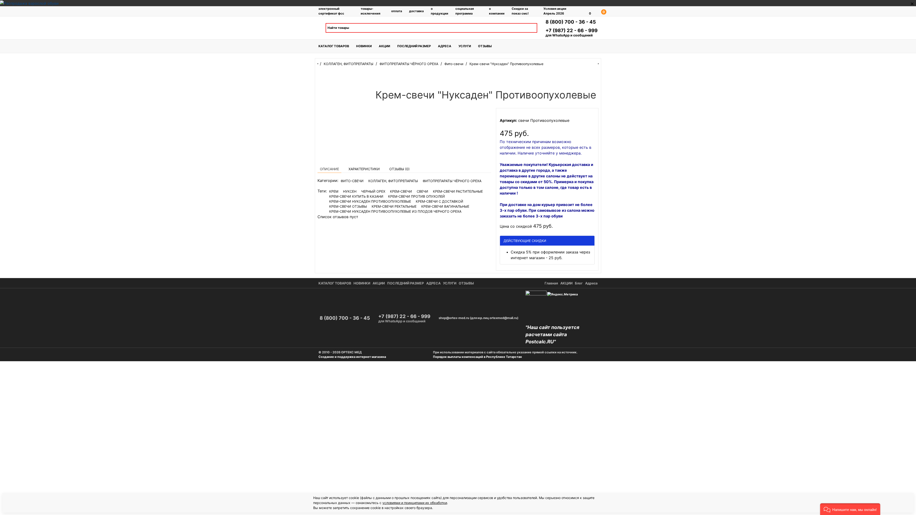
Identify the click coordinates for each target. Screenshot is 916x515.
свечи (422, 191)
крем (333, 191)
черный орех (373, 191)
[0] (583, 11)
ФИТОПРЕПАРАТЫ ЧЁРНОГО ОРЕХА (452, 181)
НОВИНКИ (364, 46)
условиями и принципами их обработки (414, 503)
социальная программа (464, 11)
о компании (497, 11)
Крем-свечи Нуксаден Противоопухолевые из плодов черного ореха (395, 211)
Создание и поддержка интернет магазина (352, 357)
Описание (329, 169)
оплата (396, 11)
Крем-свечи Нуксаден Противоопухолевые (370, 201)
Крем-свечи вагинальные (445, 206)
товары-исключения (370, 11)
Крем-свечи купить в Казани (356, 196)
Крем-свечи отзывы (348, 206)
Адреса (591, 283)
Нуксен (349, 191)
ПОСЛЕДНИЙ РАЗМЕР (414, 46)
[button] (850, 509)
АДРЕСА (444, 46)
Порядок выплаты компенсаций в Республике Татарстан (477, 357)
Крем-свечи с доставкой (439, 201)
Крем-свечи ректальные (394, 206)
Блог (579, 283)
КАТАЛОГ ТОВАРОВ (333, 46)
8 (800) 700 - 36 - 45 (571, 22)
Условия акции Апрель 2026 (554, 11)
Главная (551, 283)
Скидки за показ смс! (520, 11)
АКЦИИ (384, 46)
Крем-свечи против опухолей (416, 196)
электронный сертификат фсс (331, 11)
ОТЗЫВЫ (485, 46)
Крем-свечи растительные (458, 191)
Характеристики (364, 169)
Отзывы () (399, 169)
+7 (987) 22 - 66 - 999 (572, 30)
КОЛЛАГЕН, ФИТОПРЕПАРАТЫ (393, 181)
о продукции (439, 11)
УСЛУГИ (464, 46)
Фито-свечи (352, 181)
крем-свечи (401, 191)
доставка (416, 11)
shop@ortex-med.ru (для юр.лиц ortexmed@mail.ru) (478, 318)
